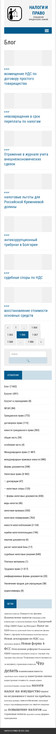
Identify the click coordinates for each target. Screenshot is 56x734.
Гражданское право (14, 415)
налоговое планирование (16, 517)
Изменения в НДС (39, 618)
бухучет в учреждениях (16, 401)
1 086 (31, 341)
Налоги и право (11, 731)
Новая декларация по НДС (21, 638)
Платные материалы (14, 561)
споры (44, 710)
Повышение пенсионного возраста (24, 654)
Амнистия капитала (12, 614)
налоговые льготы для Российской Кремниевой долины (24, 202)
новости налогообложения (17, 525)
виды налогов (11, 503)
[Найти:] (28, 354)
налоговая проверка (14, 510)
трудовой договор (33, 714)
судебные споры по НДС (23, 277)
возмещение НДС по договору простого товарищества (20, 79)
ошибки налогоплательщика (18, 532)
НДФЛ (13, 626)
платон (36, 704)
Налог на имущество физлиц (38, 630)
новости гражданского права (18, 430)
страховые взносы (15, 714)
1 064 (34, 327)
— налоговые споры (14, 488)
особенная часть (12, 444)
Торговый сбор (43, 654)
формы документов (14, 466)
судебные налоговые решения (19, 554)
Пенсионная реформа (25, 649)
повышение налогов (25, 709)
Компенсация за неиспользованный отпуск (20, 622)
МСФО (7, 408)
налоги (38, 685)
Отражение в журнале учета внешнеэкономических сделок (26, 159)
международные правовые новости (22, 459)
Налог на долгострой (18, 630)
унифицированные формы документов (23, 576)
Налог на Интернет (26, 626)
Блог (6, 69)
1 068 (10, 341)
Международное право (15, 452)
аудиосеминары (12, 590)
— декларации (11, 481)
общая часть (10, 437)
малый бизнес (25, 686)
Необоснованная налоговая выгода (34, 634)
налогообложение (29, 700)
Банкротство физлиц (31, 613)
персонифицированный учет (21, 704)
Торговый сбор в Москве (13, 658)
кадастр (23, 676)
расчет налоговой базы (16, 547)
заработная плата (11, 676)
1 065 (10, 334)
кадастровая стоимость (16, 680)
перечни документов (14, 539)
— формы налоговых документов (21, 496)
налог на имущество (22, 690)
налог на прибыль (39, 696)
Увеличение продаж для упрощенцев (23, 583)
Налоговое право (12, 474)
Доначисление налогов (18, 617)
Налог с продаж (12, 634)
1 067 (35, 334)
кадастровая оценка (40, 676)
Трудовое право (12, 568)
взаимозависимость (31, 671)
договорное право (13, 423)
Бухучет (8, 393)
